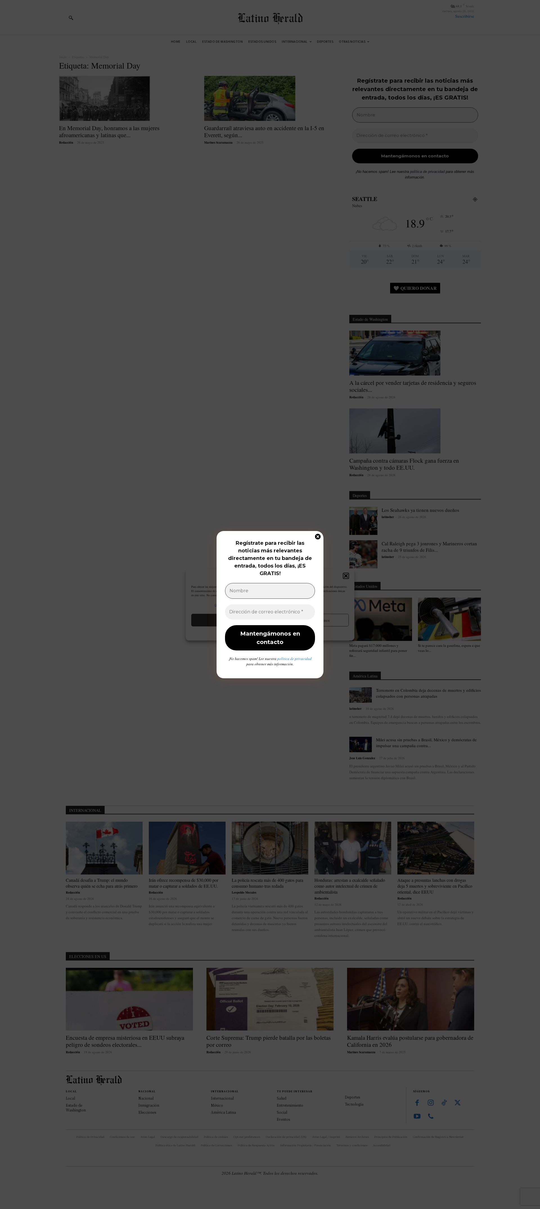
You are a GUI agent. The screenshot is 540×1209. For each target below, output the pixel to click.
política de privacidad (294, 658)
